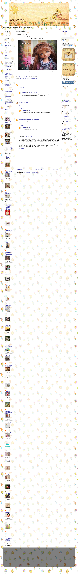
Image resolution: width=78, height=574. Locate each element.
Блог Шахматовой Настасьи (8, 534)
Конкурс (6, 55)
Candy (6, 106)
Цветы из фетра (8, 91)
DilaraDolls (7, 355)
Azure (6, 441)
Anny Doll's (7, 391)
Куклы (6, 58)
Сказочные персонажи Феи (8, 74)
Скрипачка (7, 76)
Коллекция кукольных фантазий (7, 522)
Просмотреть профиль (67, 33)
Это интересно (8, 102)
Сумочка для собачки (7, 78)
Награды (7, 64)
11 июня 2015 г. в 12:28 (32, 110)
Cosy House (8, 305)
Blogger (47, 564)
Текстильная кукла (9, 81)
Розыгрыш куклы (8, 70)
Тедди (6, 80)
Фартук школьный (9, 87)
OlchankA (7, 264)
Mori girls (7, 111)
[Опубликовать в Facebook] (35, 76)
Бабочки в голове (7, 326)
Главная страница (37, 169)
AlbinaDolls (7, 512)
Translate (66, 40)
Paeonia (7, 502)
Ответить (21, 87)
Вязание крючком (8, 47)
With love (7, 474)
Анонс (28, 78)
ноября (66, 113)
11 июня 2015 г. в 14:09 (36, 119)
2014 (64, 123)
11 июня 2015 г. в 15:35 (32, 127)
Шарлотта (66, 116)
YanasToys (7, 460)
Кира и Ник (11, 140)
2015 (64, 111)
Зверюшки (7, 52)
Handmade (7, 109)
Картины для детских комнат (8, 275)
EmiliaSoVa (7, 335)
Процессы (7, 69)
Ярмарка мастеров (9, 103)
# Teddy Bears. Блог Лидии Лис (8, 220)
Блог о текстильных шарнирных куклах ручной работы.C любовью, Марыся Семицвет (8, 206)
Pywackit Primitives (7, 242)
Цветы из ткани (8, 89)
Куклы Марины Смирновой (8, 315)
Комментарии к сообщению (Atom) (30, 172)
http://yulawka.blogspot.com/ (25, 119)
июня (66, 114)
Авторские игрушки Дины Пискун (8, 412)
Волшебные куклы (8, 401)
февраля (66, 121)
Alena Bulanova (8, 451)
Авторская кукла (23, 78)
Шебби (6, 98)
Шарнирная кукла (33, 78)
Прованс (7, 67)
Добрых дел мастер (8, 381)
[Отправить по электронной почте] (31, 76)
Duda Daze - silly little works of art (8, 231)
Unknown (21, 84)
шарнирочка (7, 96)
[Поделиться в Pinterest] (36, 76)
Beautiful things (8, 422)
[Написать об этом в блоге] (33, 76)
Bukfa (20, 102)
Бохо (6, 43)
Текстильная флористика (8, 85)
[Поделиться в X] (34, 76)
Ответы (22, 90)
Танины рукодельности (8, 346)
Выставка (7, 45)
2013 (64, 125)
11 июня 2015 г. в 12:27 (32, 92)
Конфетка (7, 56)
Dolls (6, 107)
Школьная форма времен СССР (8, 100)
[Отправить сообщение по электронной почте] (29, 76)
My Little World (8, 161)
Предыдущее (55, 169)
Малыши (7, 60)
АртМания (7, 464)
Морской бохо (8, 63)
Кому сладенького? (11, 134)
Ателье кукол (8, 483)
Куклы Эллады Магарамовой (8, 366)
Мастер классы (8, 61)
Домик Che (7, 285)
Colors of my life (8, 432)
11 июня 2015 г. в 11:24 (28, 84)
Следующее (19, 169)
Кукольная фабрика (7, 157)
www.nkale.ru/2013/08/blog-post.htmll (8, 539)
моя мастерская (8, 193)
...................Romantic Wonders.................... (8, 254)
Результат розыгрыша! (11, 148)
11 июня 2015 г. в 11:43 (27, 102)
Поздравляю (7, 66)
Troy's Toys (7, 493)
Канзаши (7, 53)
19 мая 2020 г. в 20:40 (29, 136)
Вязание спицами (8, 49)
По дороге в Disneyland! (67, 119)
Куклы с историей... (8, 296)
